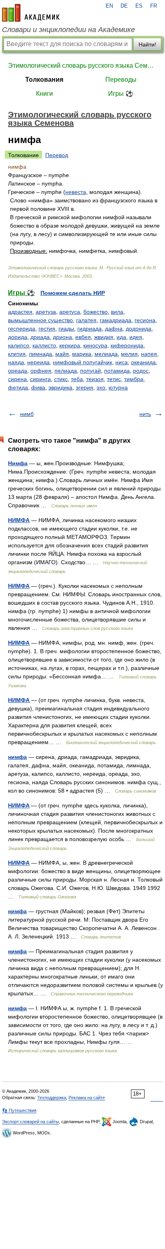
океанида (143, 362)
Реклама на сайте (86, 1097)
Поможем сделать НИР (72, 293)
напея (149, 354)
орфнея (40, 370)
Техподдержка (51, 1097)
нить (145, 414)
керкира (69, 345)
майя (62, 354)
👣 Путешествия (19, 1110)
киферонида (127, 345)
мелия (129, 354)
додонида (138, 328)
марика (81, 354)
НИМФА (19, 520)
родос (141, 370)
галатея (86, 320)
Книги (44, 93)
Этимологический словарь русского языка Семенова (82, 65)
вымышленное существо (40, 320)
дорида (17, 337)
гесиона (145, 320)
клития (17, 354)
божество (95, 312)
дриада (40, 337)
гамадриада (115, 320)
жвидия (103, 337)
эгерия (84, 387)
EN (109, 6)
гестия (46, 328)
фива (38, 387)
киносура (95, 345)
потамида (117, 370)
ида (121, 337)
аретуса (69, 312)
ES (139, 6)
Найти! (147, 44)
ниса (121, 362)
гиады (66, 328)
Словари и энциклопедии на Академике (68, 30)
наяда (16, 362)
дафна (114, 328)
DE (124, 6)
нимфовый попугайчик (82, 362)
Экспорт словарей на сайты (30, 1121)
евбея (83, 337)
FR (153, 6)
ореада (17, 370)
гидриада (89, 328)
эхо (101, 387)
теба (77, 379)
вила (117, 312)
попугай (90, 370)
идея (135, 337)
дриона (62, 337)
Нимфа (18, 463)
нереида (38, 362)
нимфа (17, 757)
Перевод (56, 155)
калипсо (18, 345)
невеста (75, 192)
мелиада (106, 354)
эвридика (60, 387)
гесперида (21, 328)
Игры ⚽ (120, 93)
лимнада (40, 354)
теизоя (95, 379)
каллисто (44, 345)
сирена (17, 379)
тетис (114, 379)
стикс (61, 379)
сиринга (40, 379)
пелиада (65, 370)
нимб (27, 414)
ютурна (118, 387)
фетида (18, 387)
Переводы (121, 79)
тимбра (133, 379)
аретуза (46, 312)
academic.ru (31, 13)
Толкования (44, 79)
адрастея (20, 312)
